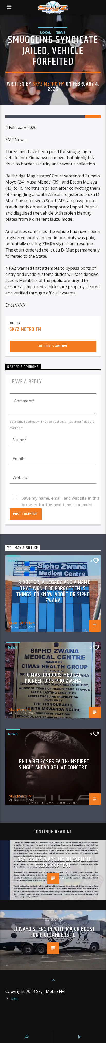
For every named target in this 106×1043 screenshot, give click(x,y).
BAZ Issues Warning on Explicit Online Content (54, 862)
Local (45, 32)
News (60, 32)
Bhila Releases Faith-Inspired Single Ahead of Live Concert (54, 764)
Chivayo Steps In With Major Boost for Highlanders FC (54, 932)
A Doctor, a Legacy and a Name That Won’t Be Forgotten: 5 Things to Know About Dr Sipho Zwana (53, 591)
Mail (14, 999)
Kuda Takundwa (21, 623)
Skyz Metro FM (49, 84)
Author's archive (53, 346)
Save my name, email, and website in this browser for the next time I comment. (61, 498)
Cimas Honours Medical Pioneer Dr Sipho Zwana (53, 678)
